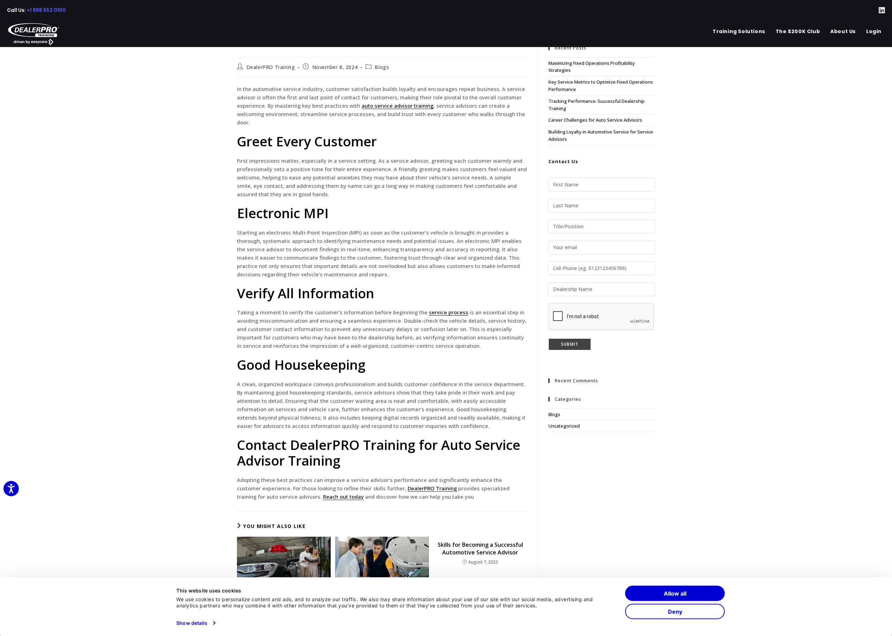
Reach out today (343, 496)
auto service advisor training (397, 105)
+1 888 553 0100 (46, 10)
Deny (675, 611)
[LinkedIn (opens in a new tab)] (877, 10)
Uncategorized (564, 426)
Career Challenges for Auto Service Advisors (595, 120)
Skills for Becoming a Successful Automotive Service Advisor (480, 548)
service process (448, 312)
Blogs (382, 67)
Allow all (675, 593)
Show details (191, 623)
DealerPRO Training (270, 67)
